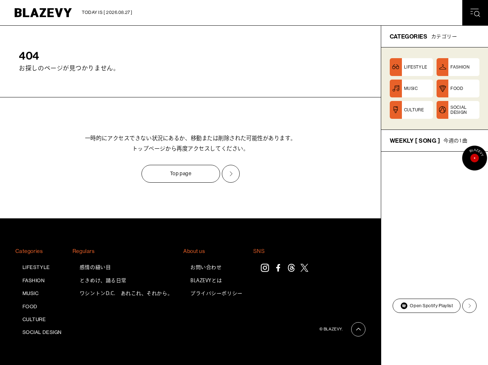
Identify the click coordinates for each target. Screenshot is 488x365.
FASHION (34, 280)
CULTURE (34, 319)
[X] (304, 267)
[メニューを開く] (475, 13)
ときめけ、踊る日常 (103, 280)
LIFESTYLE (36, 267)
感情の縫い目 (95, 267)
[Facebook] (278, 267)
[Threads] (291, 267)
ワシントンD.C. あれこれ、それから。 (126, 293)
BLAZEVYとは (206, 280)
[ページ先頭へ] (358, 329)
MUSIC (31, 293)
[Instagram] (264, 267)
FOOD (30, 306)
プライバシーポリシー (216, 293)
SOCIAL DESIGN (42, 332)
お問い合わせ (205, 267)
